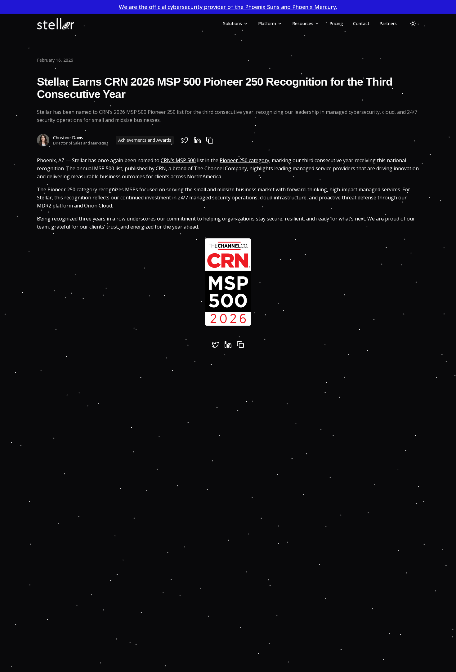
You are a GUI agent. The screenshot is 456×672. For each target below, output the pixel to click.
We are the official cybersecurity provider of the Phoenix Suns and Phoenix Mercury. (228, 7)
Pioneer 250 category (244, 160)
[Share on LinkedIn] (197, 140)
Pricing (336, 23)
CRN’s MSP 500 (178, 160)
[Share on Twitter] (185, 140)
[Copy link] (209, 140)
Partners (388, 23)
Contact (361, 23)
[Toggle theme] (413, 23)
